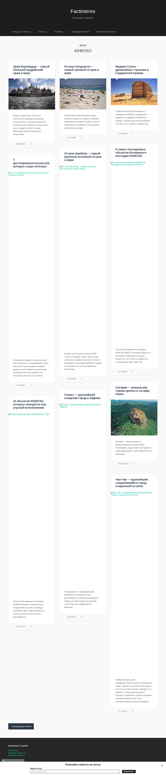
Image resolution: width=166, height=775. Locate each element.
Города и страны (21, 32)
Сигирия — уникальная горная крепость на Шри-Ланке (132, 391)
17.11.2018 (122, 711)
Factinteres (83, 11)
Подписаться (129, 771)
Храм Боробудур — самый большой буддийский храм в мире (31, 70)
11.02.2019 (20, 627)
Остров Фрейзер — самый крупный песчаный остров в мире (82, 157)
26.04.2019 (71, 617)
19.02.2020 (122, 134)
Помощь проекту (80, 32)
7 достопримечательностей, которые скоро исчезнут (31, 163)
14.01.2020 (20, 385)
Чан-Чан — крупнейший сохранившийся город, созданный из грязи (131, 483)
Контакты (13, 750)
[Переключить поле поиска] (153, 32)
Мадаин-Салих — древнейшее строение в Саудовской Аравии (132, 70)
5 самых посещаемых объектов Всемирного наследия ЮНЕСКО (130, 152)
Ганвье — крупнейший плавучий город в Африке (82, 396)
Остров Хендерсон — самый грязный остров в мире (81, 70)
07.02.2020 (122, 372)
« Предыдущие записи (21, 726)
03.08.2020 (20, 144)
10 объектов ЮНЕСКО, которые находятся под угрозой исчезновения (29, 404)
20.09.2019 (122, 464)
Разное (58, 32)
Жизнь (42, 32)
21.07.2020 (71, 138)
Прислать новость (106, 32)
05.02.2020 (71, 379)
